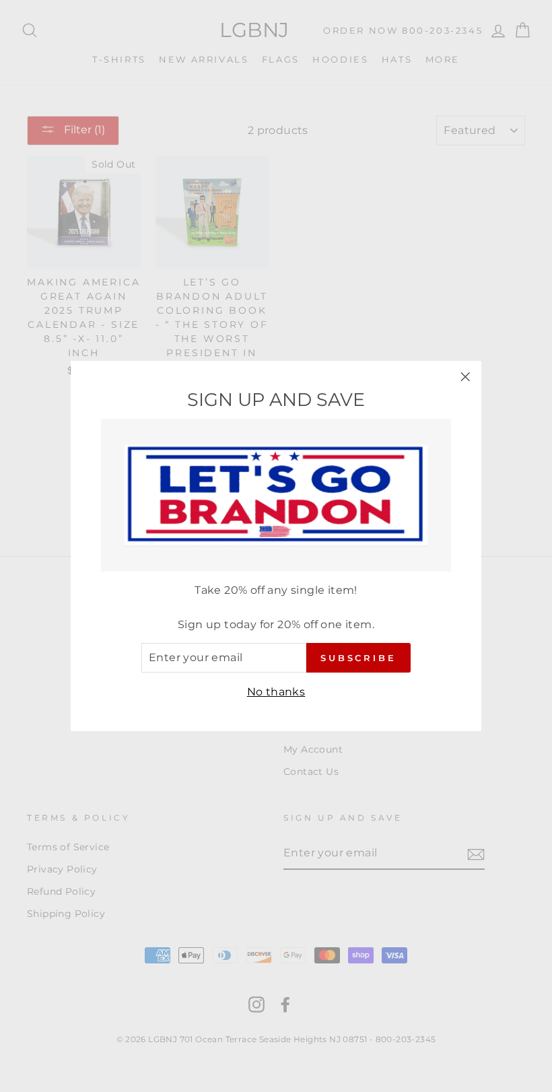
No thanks (276, 691)
